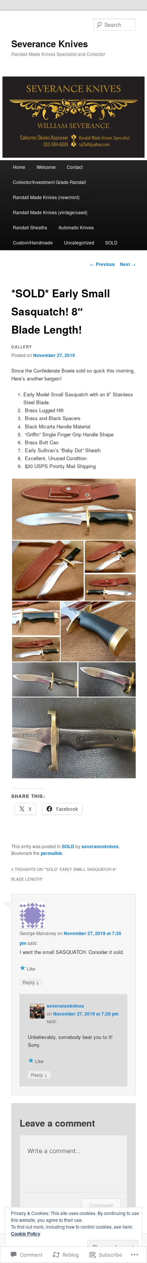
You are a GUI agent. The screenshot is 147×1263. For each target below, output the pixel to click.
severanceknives (100, 846)
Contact (75, 167)
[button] (73, 509)
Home (19, 167)
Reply (31, 982)
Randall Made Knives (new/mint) (46, 197)
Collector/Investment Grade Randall (49, 182)
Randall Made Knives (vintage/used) (50, 212)
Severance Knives (49, 43)
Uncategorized (79, 242)
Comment (101, 1205)
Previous (102, 264)
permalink (51, 853)
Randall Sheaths (30, 227)
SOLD (111, 242)
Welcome (46, 167)
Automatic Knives (76, 227)
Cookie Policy (25, 1233)
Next (128, 264)
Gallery (21, 346)
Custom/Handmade (33, 242)
